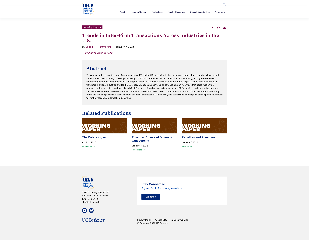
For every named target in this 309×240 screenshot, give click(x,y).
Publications (157, 12)
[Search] (224, 4)
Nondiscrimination (179, 220)
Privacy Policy (144, 220)
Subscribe (151, 196)
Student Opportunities (200, 12)
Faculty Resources (176, 12)
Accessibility (161, 220)
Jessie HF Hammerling (99, 46)
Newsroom (220, 12)
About (122, 12)
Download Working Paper (99, 53)
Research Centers (138, 12)
